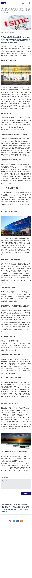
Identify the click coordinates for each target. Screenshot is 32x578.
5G (2, 509)
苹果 (10, 504)
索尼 (9, 509)
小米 (18, 509)
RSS (21, 521)
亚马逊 (27, 507)
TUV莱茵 (13, 509)
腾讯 (6, 507)
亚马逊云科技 (17, 504)
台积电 (26, 509)
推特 (5, 509)
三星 (3, 507)
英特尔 (15, 507)
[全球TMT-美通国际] (3, 3)
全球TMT (3, 32)
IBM (10, 507)
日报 (6, 9)
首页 (2, 9)
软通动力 (4, 511)
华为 (6, 504)
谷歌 (21, 509)
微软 (23, 507)
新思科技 (24, 504)
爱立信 (19, 507)
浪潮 (3, 504)
